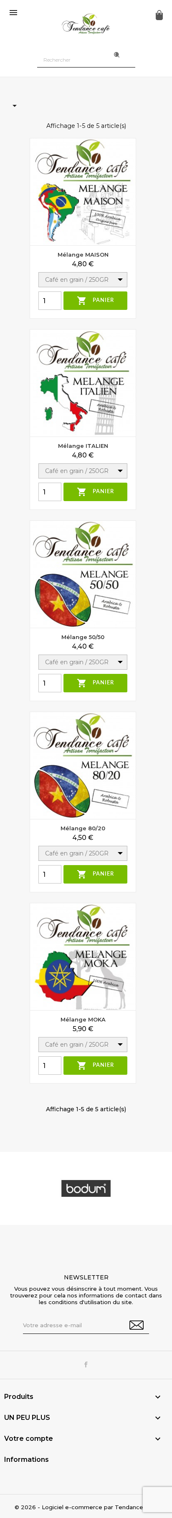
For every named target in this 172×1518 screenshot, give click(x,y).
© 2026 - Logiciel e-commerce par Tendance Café (86, 1507)
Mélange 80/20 (83, 828)
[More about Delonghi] (86, 1188)
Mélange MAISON (83, 254)
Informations (26, 1459)
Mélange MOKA (83, 1019)
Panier (95, 301)
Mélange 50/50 (82, 637)
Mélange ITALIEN (83, 445)
